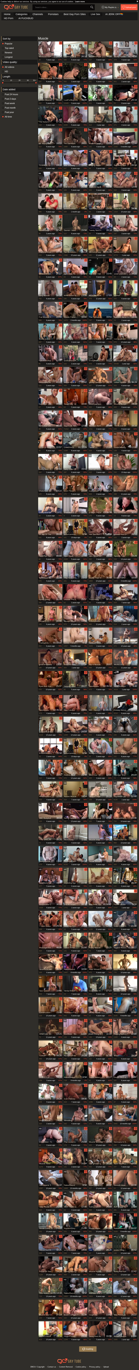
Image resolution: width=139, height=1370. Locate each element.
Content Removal (66, 1367)
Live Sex (95, 14)
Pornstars (53, 14)
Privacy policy (94, 1367)
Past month (10, 108)
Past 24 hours (11, 94)
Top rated (9, 48)
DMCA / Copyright (37, 1367)
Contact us (52, 1367)
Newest (8, 52)
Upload (106, 1367)
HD (6, 71)
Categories (21, 14)
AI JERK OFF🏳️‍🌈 (114, 14)
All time (8, 117)
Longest (8, 57)
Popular (8, 43)
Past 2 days (10, 99)
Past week (10, 103)
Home (7, 14)
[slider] (3, 83)
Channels (38, 14)
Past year (9, 112)
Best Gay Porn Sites (75, 14)
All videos (9, 67)
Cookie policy (81, 1367)
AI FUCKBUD (25, 18)
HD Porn (8, 18)
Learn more (80, 2)
